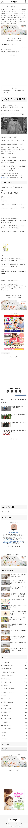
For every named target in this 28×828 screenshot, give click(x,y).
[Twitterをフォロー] (8, 546)
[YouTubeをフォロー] (12, 546)
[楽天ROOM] (16, 546)
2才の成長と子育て (14, 715)
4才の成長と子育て (14, 722)
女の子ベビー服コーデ (14, 675)
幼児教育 (14, 695)
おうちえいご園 (8, 539)
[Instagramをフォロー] (10, 546)
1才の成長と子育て (14, 712)
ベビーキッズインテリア (14, 665)
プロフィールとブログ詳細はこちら (11, 541)
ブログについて (14, 662)
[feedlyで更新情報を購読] (18, 546)
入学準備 (14, 732)
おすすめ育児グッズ (14, 668)
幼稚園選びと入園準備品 (14, 692)
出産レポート (14, 705)
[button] (25, 511)
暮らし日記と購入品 (6, 353)
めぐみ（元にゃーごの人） (14, 532)
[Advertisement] (14, 70)
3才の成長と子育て (14, 718)
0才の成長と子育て (14, 708)
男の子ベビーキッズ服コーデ (15, 672)
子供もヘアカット (7, 92)
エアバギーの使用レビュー (14, 702)
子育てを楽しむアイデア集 (14, 688)
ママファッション (14, 678)
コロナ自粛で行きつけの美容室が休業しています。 (14, 90)
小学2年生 (14, 735)
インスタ (13, 543)
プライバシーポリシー (20, 823)
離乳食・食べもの (14, 698)
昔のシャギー (4, 177)
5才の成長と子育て (14, 725)
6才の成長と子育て (14, 728)
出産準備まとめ (14, 685)
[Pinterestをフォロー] (14, 546)
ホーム (7, 823)
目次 (12, 88)
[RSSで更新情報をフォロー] (20, 546)
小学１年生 (14, 738)
